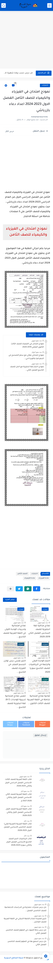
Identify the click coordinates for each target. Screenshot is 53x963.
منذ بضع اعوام (37, 352)
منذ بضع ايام (25, 791)
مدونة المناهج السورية (13, 958)
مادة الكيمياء (29, 578)
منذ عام (26, 821)
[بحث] (3, 5)
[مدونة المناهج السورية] (28, 5)
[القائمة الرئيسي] (49, 5)
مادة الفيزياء (44, 578)
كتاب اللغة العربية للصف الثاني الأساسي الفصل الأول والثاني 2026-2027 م (19, 797)
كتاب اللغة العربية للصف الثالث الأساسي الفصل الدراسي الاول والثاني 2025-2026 (18, 782)
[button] (36, 588)
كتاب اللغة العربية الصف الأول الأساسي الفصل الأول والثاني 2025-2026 (19, 812)
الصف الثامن (22, 574)
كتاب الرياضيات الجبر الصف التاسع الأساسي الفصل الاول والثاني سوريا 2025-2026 (19, 842)
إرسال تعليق (40, 735)
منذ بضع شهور (37, 341)
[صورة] (42, 780)
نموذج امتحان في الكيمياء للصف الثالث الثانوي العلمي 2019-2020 (27, 345)
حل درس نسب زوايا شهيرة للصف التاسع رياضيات (18, 73)
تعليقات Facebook (26, 724)
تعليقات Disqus (10, 724)
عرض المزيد (10, 600)
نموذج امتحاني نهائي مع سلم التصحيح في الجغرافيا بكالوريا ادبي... (26, 357)
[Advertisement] (26, 40)
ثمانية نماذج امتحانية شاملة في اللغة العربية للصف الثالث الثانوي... (38, 700)
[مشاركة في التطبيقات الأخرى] (10, 588)
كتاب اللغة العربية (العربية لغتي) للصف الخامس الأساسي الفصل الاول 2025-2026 (18, 827)
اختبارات (45, 85)
